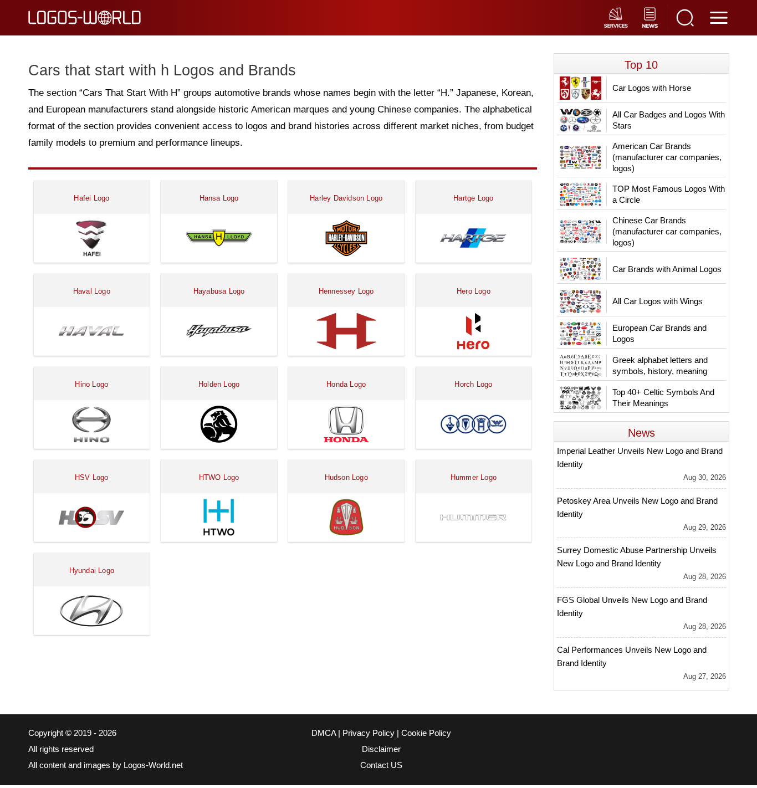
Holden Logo (218, 384)
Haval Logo (91, 291)
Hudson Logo (346, 477)
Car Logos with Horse (651, 88)
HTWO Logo (219, 477)
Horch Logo (473, 384)
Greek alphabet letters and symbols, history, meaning (660, 365)
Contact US (381, 765)
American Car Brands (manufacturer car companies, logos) (667, 157)
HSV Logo (92, 477)
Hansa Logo (219, 198)
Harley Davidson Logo (346, 198)
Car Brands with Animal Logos (667, 269)
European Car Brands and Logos (659, 333)
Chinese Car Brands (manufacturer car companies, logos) (667, 231)
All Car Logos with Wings (657, 301)
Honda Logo (346, 384)
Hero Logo (473, 291)
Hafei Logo (91, 198)
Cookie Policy (426, 733)
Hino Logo (91, 384)
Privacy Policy (368, 733)
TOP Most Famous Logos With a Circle (668, 194)
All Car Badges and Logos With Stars (668, 120)
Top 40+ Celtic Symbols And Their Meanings (663, 397)
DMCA (323, 733)
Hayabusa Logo (219, 291)
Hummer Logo (474, 477)
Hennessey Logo (346, 291)
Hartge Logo (473, 198)
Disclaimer (381, 749)
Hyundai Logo (91, 570)
